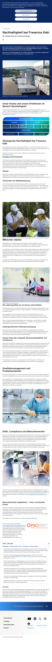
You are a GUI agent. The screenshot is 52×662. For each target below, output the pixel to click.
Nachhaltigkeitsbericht (8, 154)
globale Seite (41, 361)
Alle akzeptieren (26, 15)
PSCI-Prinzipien (12, 531)
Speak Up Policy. (23, 582)
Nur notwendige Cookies (26, 11)
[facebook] (28, 623)
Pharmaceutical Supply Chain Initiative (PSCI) (14, 525)
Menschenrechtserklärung (31, 518)
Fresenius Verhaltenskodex (10, 450)
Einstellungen (26, 19)
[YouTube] (29, 618)
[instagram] (45, 618)
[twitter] (40, 618)
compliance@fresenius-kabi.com (23, 555)
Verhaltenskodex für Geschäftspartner (37, 494)
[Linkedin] (34, 618)
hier (8, 565)
